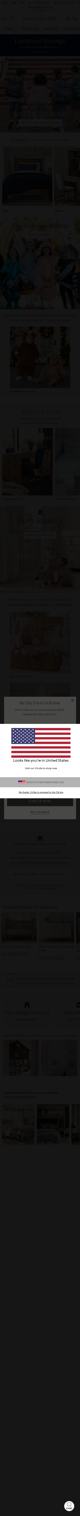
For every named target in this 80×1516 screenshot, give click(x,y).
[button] (69, 1506)
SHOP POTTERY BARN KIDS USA (45, 782)
